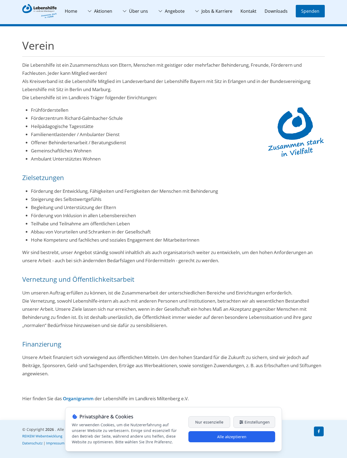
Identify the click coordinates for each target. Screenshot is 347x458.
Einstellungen (256, 422)
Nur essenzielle (209, 422)
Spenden (310, 11)
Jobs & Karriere (216, 11)
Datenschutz (32, 443)
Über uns (138, 11)
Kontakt (248, 11)
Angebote (175, 11)
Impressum (55, 443)
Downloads (276, 11)
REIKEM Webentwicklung (42, 436)
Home (71, 11)
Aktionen (103, 11)
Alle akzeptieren (231, 436)
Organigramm (78, 398)
